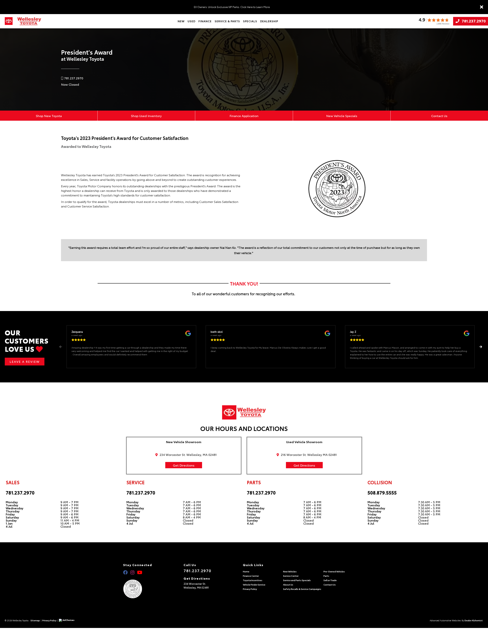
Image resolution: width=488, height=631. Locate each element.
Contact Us (439, 115)
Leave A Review (25, 361)
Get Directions (183, 465)
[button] (480, 347)
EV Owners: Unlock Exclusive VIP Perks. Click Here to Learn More (232, 7)
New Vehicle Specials (341, 115)
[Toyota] (9, 21)
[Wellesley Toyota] (29, 21)
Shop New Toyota (49, 115)
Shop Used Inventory (146, 115)
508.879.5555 (382, 492)
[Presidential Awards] (137, 588)
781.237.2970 (472, 21)
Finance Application (244, 115)
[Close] (481, 7)
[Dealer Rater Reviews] (434, 21)
